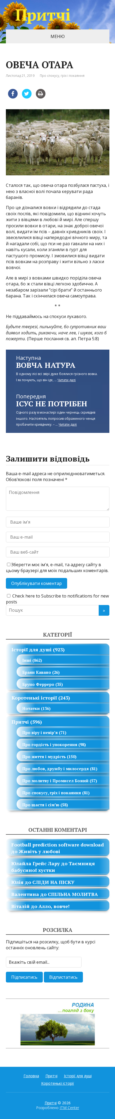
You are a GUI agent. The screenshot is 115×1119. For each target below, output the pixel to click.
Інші (26, 660)
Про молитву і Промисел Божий (55, 780)
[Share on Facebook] (13, 97)
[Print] (40, 97)
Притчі (43, 14)
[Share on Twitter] (27, 97)
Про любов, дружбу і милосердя (55, 768)
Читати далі (66, 380)
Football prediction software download (57, 844)
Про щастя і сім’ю (40, 804)
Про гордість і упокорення (49, 744)
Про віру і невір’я (40, 732)
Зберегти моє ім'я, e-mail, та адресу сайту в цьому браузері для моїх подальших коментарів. (57, 567)
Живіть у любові (39, 851)
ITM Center (69, 1107)
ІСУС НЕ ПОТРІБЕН (51, 404)
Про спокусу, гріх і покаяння (62, 75)
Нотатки (31, 708)
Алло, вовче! (54, 906)
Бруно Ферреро (38, 684)
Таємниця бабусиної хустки (53, 866)
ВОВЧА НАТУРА (45, 365)
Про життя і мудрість (44, 756)
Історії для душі (31, 649)
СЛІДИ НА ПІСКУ (53, 882)
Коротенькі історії (34, 697)
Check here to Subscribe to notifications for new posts (57, 599)
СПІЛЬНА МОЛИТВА (73, 894)
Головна (31, 1075)
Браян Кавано (36, 672)
